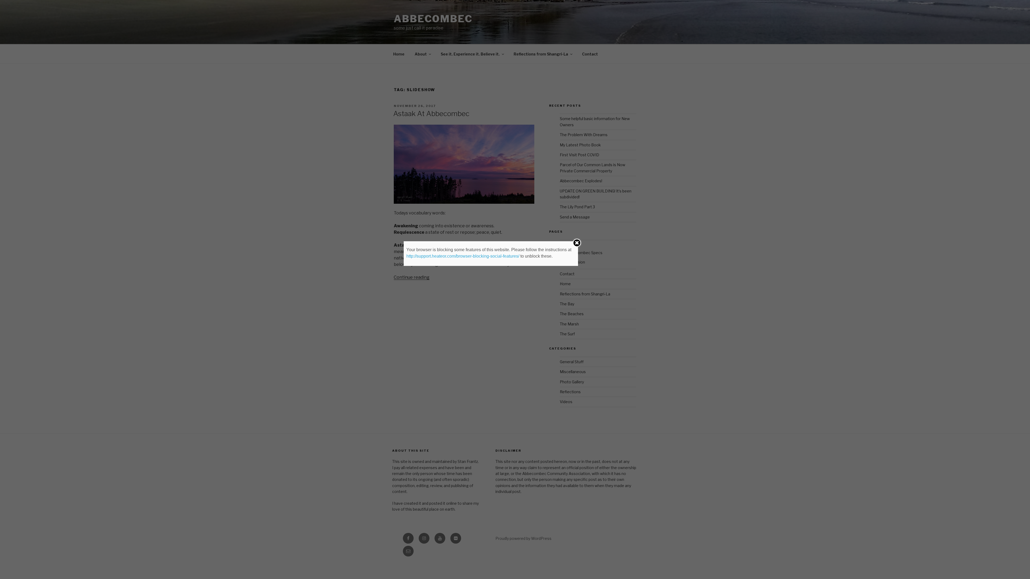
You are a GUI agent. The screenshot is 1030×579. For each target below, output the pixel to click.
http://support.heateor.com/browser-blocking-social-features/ (462, 256)
